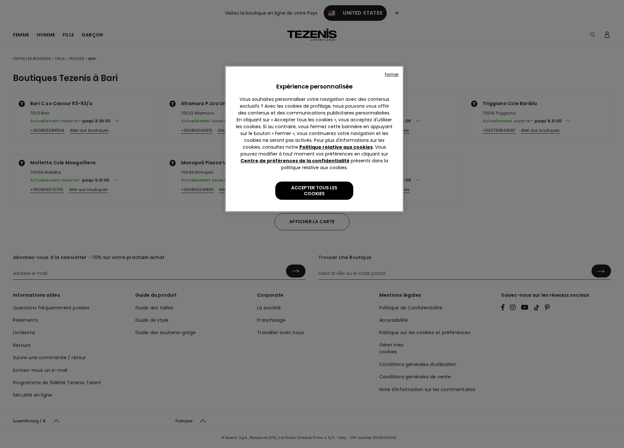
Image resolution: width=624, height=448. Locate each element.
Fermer (391, 74)
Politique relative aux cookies (336, 147)
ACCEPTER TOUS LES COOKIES (314, 190)
